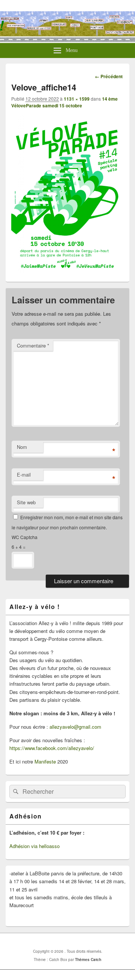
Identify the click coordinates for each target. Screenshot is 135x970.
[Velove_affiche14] (67, 271)
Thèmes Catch (88, 959)
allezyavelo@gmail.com (75, 726)
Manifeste (45, 761)
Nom (22, 446)
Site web (26, 502)
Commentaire (33, 345)
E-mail (24, 474)
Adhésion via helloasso (34, 846)
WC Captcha (25, 537)
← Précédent (109, 76)
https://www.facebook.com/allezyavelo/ (51, 748)
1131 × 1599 (77, 98)
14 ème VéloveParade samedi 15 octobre (64, 102)
